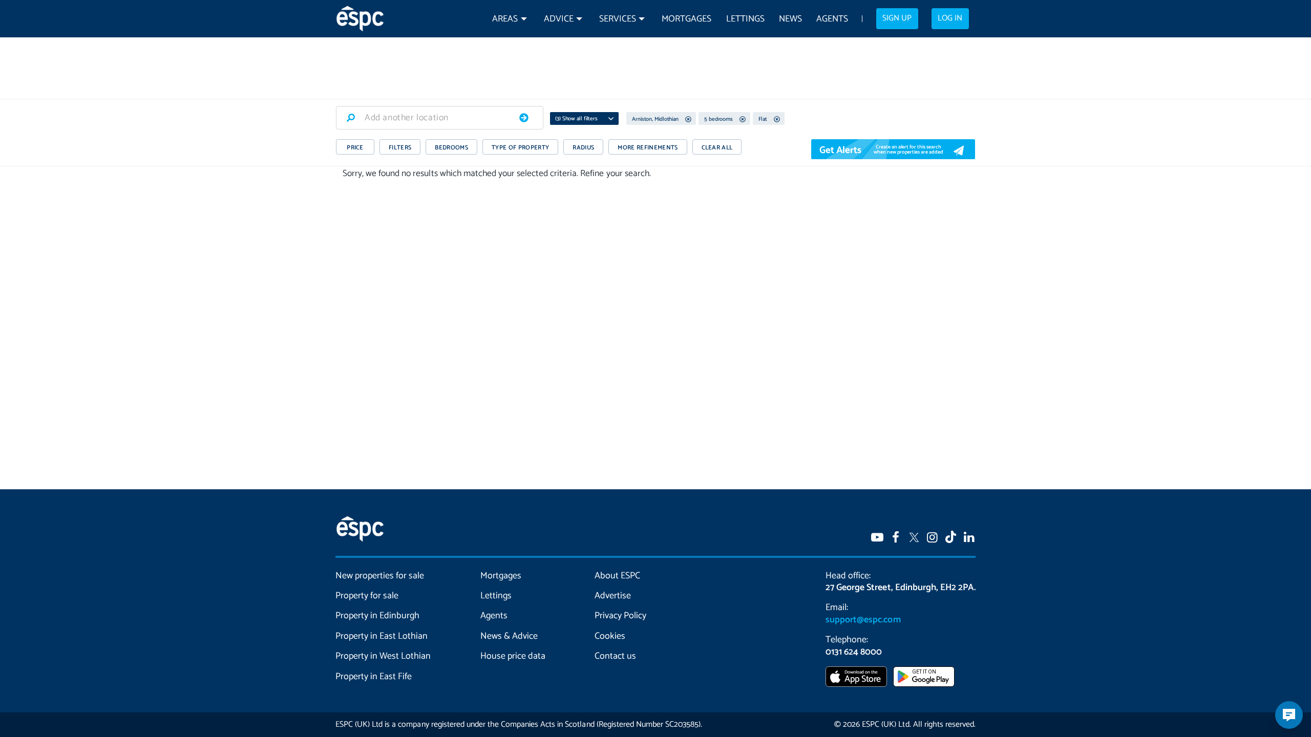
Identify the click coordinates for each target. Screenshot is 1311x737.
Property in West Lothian (383, 656)
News (790, 19)
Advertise (613, 595)
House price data (512, 656)
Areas (505, 19)
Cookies (610, 636)
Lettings (745, 19)
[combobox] (439, 117)
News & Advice (509, 636)
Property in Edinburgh (377, 615)
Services (617, 19)
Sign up (897, 18)
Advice (559, 19)
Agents (832, 19)
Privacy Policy (620, 615)
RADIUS (583, 148)
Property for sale (366, 595)
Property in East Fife (373, 676)
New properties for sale (380, 575)
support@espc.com (863, 619)
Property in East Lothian (381, 636)
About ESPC (617, 575)
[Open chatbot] (1289, 715)
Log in (950, 18)
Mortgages (686, 19)
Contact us (615, 656)
